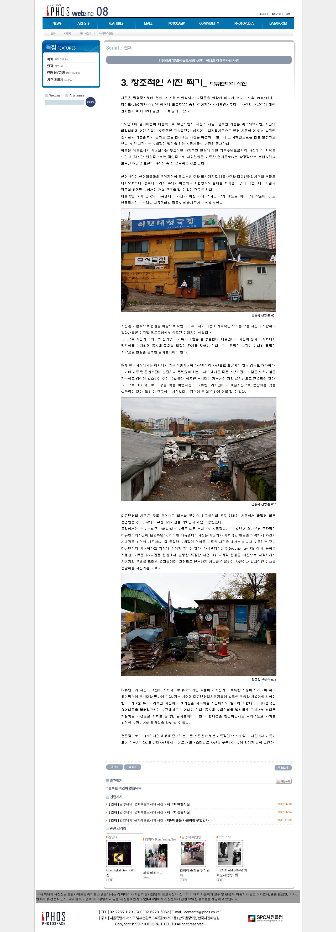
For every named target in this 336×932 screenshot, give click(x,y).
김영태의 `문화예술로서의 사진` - (149, 804)
